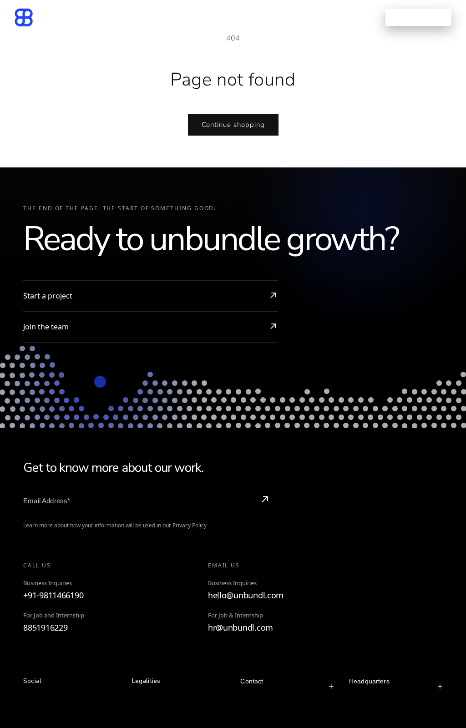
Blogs (247, 17)
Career (286, 17)
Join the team (46, 327)
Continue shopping (233, 124)
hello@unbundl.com (246, 595)
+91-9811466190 (53, 595)
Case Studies (197, 17)
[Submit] (265, 500)
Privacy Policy (189, 525)
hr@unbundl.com (240, 627)
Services (135, 17)
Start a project (47, 296)
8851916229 (45, 627)
